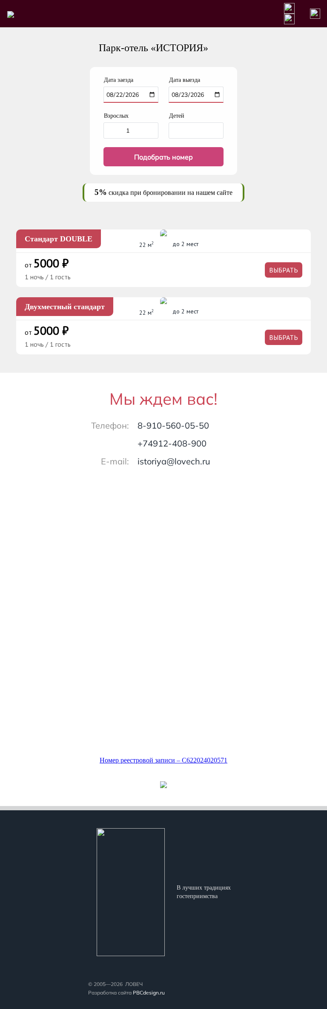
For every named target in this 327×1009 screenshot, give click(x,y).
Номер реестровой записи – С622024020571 (163, 760)
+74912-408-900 (172, 443)
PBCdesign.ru (149, 992)
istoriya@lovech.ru (174, 461)
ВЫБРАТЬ (283, 270)
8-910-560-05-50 (173, 425)
